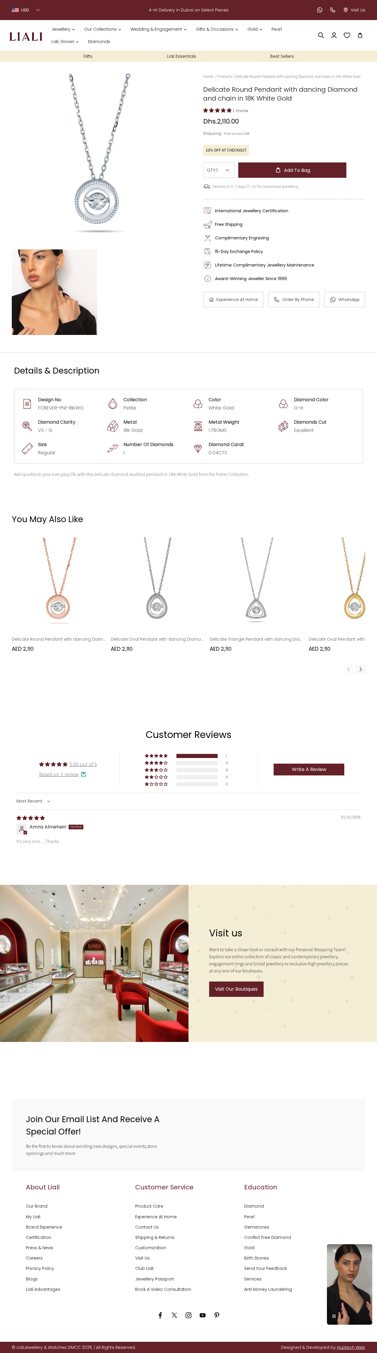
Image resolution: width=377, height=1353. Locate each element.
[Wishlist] (346, 35)
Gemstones (256, 1227)
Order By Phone (298, 300)
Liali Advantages (43, 1289)
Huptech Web (351, 1347)
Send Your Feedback (265, 1268)
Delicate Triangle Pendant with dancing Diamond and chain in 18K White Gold (257, 639)
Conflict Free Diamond (267, 1237)
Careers (34, 1258)
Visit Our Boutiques (236, 989)
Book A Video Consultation (163, 1289)
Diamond (254, 1206)
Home (208, 77)
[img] (30, 818)
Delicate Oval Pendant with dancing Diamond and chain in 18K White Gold (158, 639)
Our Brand (36, 1206)
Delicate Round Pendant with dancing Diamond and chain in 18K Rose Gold (59, 639)
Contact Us (147, 1227)
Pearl (249, 1217)
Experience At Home (237, 300)
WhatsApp (349, 300)
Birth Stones (256, 1258)
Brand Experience (44, 1227)
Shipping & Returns (154, 1237)
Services (253, 1279)
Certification (38, 1237)
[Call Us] (333, 10)
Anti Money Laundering (268, 1289)
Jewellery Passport (154, 1279)
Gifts (87, 56)
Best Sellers (282, 56)
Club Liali (144, 1268)
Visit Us (142, 1258)
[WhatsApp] (320, 10)
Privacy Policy (40, 1268)
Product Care (149, 1206)
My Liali (33, 1217)
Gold (249, 1248)
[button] (63, 29)
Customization (150, 1248)
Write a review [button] (309, 769)
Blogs (32, 1279)
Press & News (39, 1248)
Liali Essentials (181, 56)
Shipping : (213, 133)
